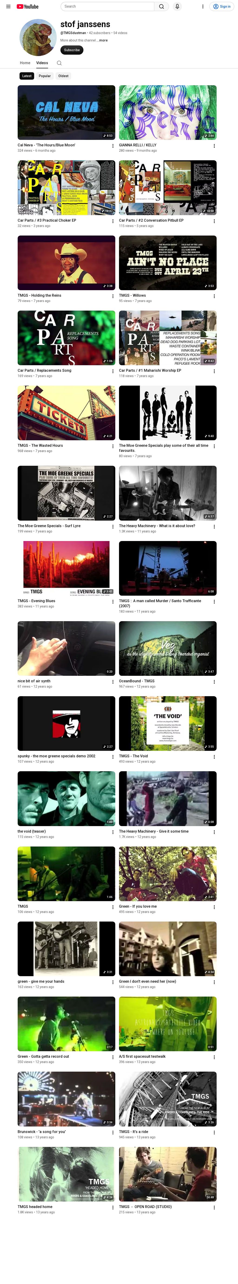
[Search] (161, 6)
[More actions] (113, 146)
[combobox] (109, 6)
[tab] (25, 63)
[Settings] (203, 6)
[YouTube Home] (27, 6)
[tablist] (119, 63)
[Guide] (8, 6)
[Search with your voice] (177, 6)
